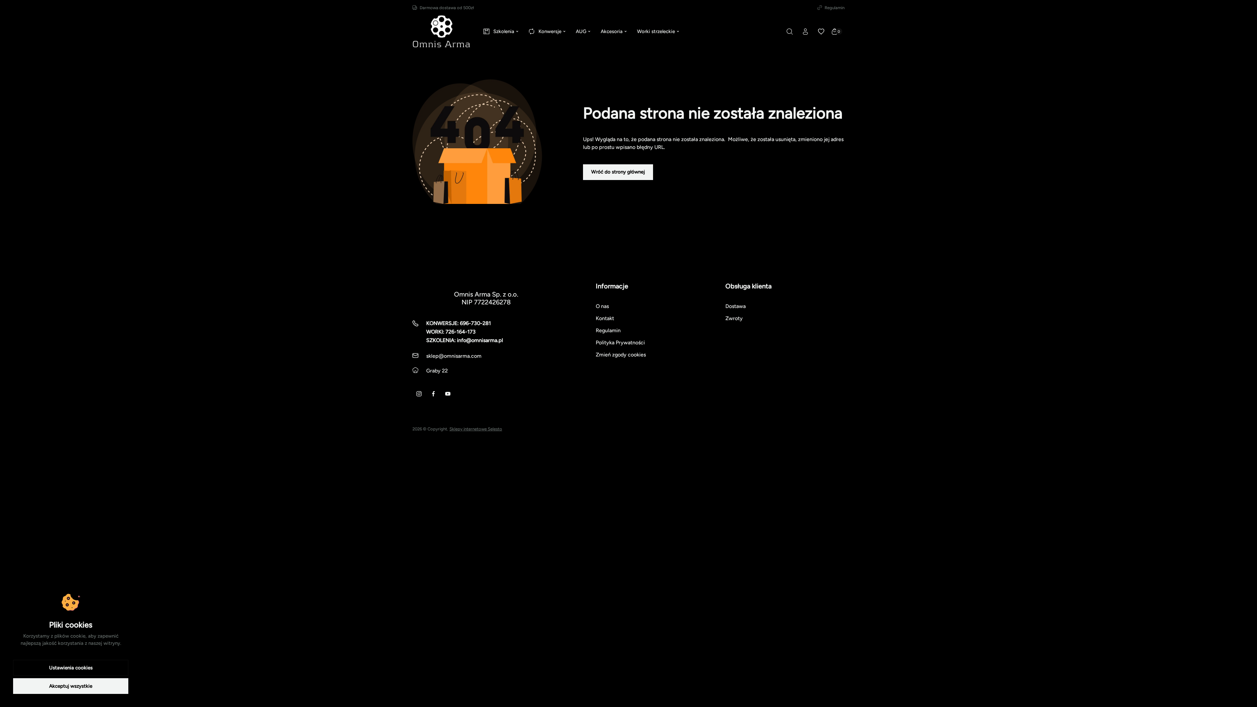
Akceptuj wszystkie (70, 686)
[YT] (447, 393)
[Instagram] (419, 393)
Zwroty (734, 318)
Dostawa (735, 306)
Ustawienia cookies (71, 668)
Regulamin (835, 7)
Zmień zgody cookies (621, 355)
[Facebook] (433, 393)
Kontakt (605, 318)
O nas (602, 306)
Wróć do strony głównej (618, 172)
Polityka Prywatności (620, 342)
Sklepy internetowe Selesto (475, 428)
